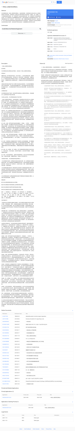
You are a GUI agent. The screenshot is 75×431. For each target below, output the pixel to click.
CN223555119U (5, 335)
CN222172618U (5, 375)
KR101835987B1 (5, 338)
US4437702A (5, 316)
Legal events (52, 55)
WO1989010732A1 (6, 381)
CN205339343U (5, 321)
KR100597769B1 (5, 378)
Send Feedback (27, 429)
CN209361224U (5, 352)
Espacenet (56, 58)
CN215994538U (5, 364)
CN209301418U (5, 358)
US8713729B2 (5, 318)
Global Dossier (61, 58)
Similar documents (59, 55)
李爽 (56, 22)
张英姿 (52, 22)
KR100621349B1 (5, 324)
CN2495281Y (5, 350)
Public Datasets (36, 429)
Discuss (67, 58)
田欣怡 (58, 22)
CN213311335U (5, 355)
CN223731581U (5, 383)
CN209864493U (5, 361)
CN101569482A (5, 369)
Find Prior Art (52, 17)
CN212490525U (5, 347)
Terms (42, 429)
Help (55, 429)
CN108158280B (5, 341)
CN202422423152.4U (6, 397)
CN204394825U (5, 330)
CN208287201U (5, 344)
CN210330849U (5, 332)
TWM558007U (5, 367)
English (56, 20)
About (21, 429)
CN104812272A (5, 327)
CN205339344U (5, 372)
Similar (59, 17)
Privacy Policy (49, 429)
